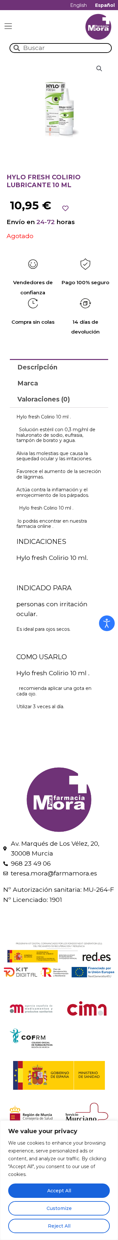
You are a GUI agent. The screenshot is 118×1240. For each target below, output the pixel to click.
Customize (59, 1208)
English (78, 5)
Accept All (59, 1191)
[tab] (59, 367)
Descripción (37, 367)
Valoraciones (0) (43, 399)
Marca (27, 383)
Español (105, 5)
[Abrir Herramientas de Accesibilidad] (107, 623)
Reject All (59, 1226)
